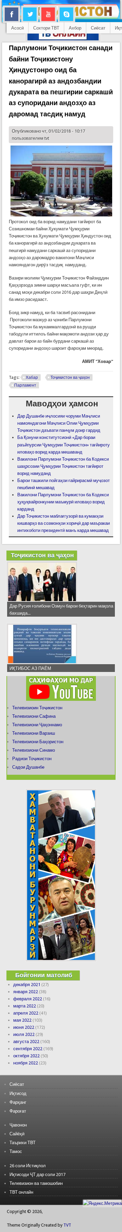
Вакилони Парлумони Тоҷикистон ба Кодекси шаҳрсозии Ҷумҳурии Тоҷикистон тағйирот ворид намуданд (63, 466)
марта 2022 (24, 1005)
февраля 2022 (27, 998)
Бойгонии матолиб (43, 975)
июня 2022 (23, 1027)
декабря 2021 (26, 984)
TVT (67, 1225)
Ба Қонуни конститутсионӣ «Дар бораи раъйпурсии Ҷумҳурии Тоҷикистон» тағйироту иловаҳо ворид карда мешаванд (63, 444)
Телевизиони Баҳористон (37, 741)
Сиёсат (98, 28)
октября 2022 (26, 1055)
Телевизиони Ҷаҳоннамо (37, 724)
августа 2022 (26, 1041)
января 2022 (25, 991)
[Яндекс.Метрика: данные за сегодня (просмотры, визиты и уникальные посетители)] (102, 1203)
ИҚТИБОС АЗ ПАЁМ (30, 668)
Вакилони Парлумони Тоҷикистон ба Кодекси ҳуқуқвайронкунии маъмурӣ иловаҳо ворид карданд (63, 502)
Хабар (32, 377)
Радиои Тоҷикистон (32, 758)
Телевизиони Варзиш (33, 733)
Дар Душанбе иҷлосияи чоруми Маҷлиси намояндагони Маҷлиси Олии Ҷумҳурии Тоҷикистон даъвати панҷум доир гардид (58, 423)
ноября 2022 (25, 1062)
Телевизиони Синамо (33, 750)
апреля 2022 (25, 1013)
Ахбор (75, 28)
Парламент (25, 385)
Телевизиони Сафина (34, 716)
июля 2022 (24, 1034)
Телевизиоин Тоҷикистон (37, 707)
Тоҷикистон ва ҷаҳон (70, 377)
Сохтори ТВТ (46, 28)
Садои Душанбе (28, 767)
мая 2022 (22, 1020)
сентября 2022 (27, 1048)
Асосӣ (17, 28)
